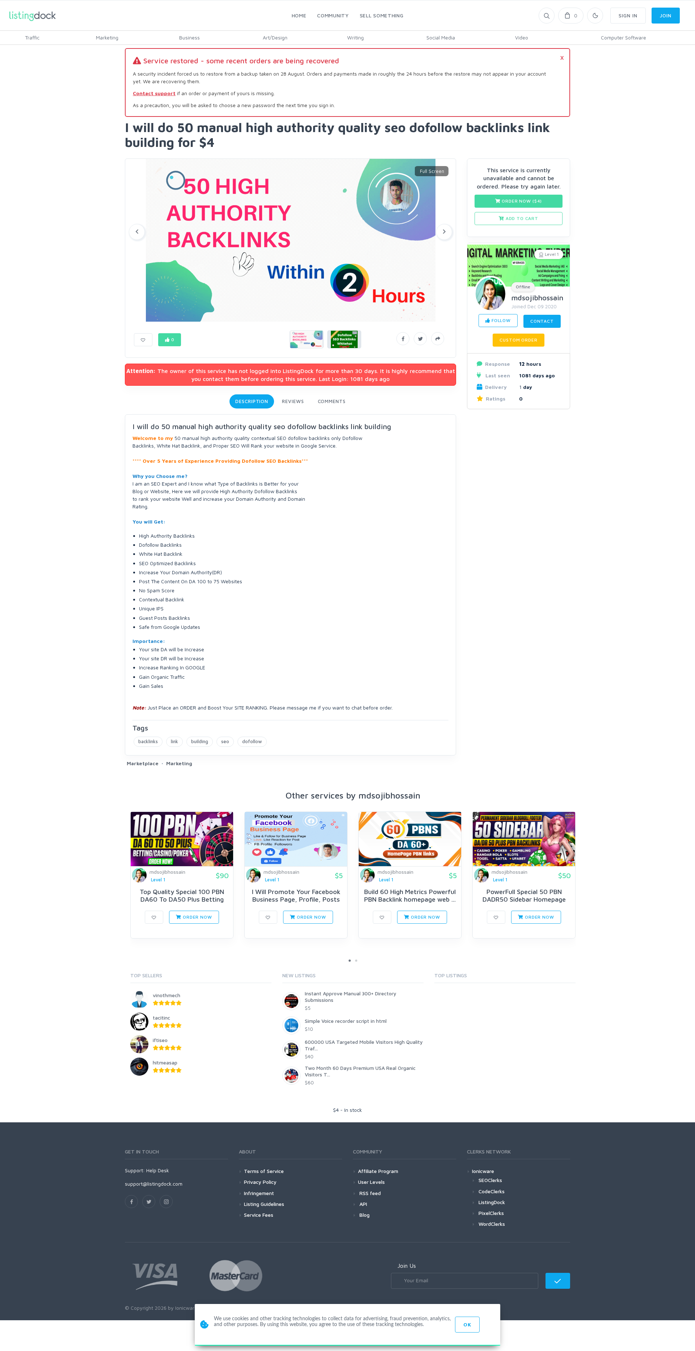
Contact (542, 321)
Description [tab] (251, 401)
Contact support (154, 93)
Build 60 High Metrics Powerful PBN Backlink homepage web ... (410, 895)
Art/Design (275, 37)
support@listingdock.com (153, 1184)
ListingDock (492, 1202)
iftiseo (160, 1040)
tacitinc (161, 1018)
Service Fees (258, 1215)
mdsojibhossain (537, 297)
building (199, 741)
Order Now (196, 917)
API (362, 1204)
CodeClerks (492, 1191)
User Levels (371, 1182)
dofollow (252, 741)
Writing (355, 37)
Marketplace (143, 763)
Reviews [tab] (293, 401)
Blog (364, 1215)
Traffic (32, 37)
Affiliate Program (378, 1171)
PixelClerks (491, 1213)
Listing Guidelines (264, 1204)
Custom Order (518, 340)
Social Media (440, 37)
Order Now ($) (521, 201)
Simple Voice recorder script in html (346, 1021)
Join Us (406, 1265)
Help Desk (157, 1170)
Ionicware (483, 1171)
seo (225, 741)
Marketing (107, 37)
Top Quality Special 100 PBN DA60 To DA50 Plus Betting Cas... (182, 899)
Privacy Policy (260, 1182)
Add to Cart (521, 218)
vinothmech (166, 995)
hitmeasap (165, 1062)
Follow (500, 320)
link (174, 741)
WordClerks (492, 1224)
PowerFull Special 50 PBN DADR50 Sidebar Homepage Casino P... (524, 899)
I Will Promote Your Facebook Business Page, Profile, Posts (296, 895)
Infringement (259, 1193)
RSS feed (369, 1193)
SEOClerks (490, 1180)
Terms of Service (264, 1171)
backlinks (148, 741)
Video (521, 37)
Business (189, 37)
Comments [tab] (332, 401)
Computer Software (623, 37)
